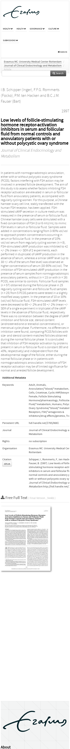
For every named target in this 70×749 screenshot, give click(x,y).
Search (59, 73)
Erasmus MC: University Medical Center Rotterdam (33, 61)
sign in (63, 52)
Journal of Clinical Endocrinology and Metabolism (33, 65)
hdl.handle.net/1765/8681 (44, 423)
